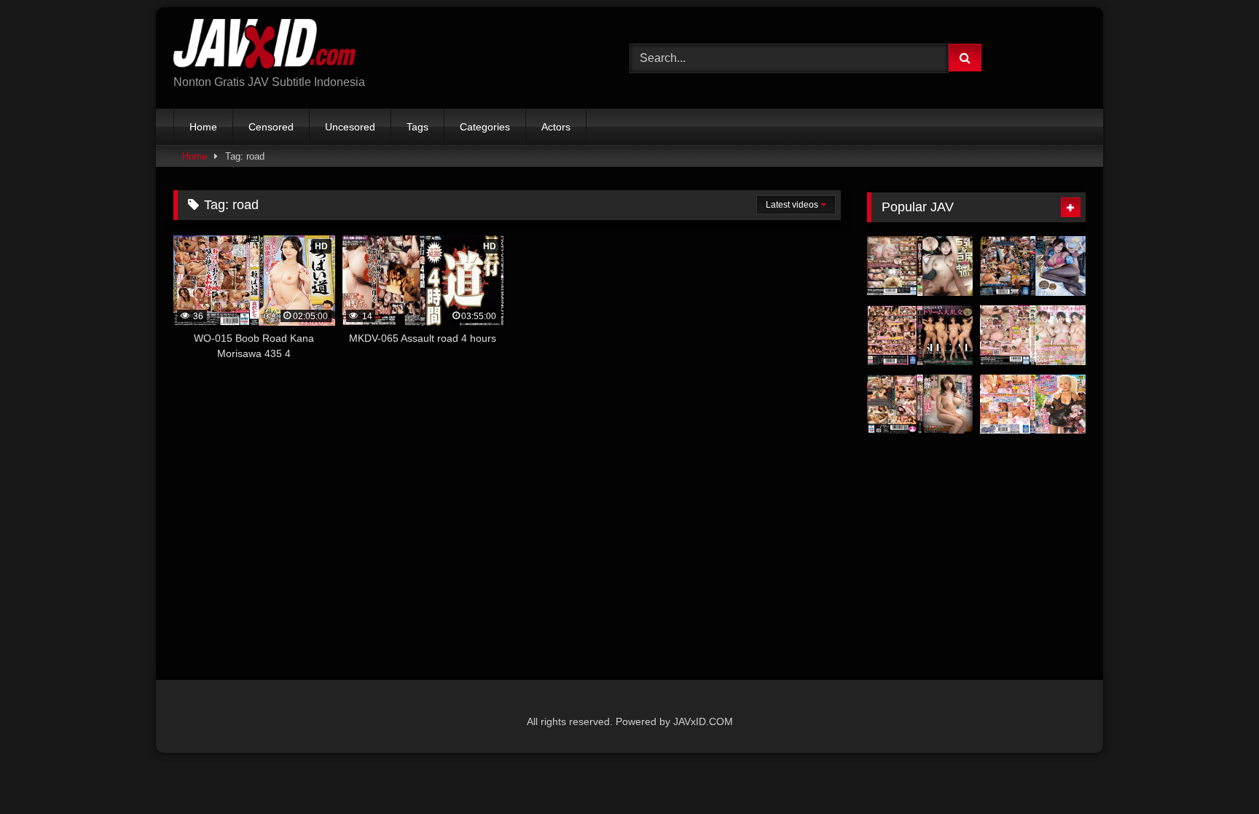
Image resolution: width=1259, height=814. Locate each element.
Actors (555, 127)
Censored (271, 127)
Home (203, 127)
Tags (417, 127)
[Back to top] (1214, 770)
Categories (485, 127)
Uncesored (350, 127)
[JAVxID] (264, 46)
